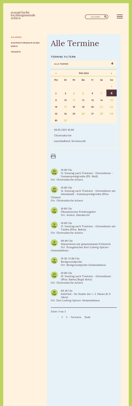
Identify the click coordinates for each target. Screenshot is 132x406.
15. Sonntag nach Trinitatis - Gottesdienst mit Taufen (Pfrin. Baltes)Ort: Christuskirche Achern (83, 229)
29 (111, 113)
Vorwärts (76, 317)
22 (111, 106)
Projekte (16, 51)
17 (65, 106)
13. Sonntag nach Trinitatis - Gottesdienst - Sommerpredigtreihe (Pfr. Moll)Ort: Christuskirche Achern (82, 176)
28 (101, 113)
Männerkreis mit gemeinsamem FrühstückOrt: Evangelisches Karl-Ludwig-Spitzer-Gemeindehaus (81, 247)
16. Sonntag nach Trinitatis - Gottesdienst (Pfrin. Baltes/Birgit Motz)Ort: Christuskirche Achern (81, 279)
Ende (88, 317)
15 (111, 99)
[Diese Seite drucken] (52, 156)
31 (65, 120)
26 (83, 113)
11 (74, 99)
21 (101, 106)
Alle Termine (61, 63)
